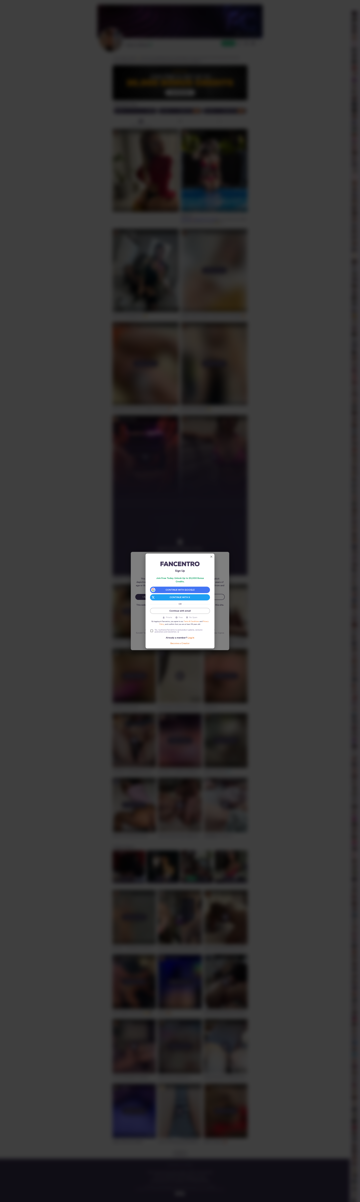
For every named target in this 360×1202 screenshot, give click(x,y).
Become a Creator (180, 643)
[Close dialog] (211, 557)
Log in (191, 638)
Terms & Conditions (191, 621)
